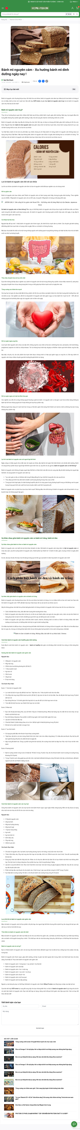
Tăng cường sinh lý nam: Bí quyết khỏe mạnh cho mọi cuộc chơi (35, 1042)
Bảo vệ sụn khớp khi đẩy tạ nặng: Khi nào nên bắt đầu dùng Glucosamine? (38, 1057)
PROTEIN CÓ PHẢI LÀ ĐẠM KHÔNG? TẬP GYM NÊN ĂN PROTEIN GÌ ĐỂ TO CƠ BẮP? (41, 1113)
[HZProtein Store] (40, 8)
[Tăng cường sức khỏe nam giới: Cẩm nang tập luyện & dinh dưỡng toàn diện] (9, 1090)
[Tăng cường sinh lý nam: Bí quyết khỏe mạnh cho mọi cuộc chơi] (9, 1043)
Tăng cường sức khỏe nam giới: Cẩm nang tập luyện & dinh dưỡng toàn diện (39, 1088)
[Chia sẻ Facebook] (39, 81)
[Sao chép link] (46, 81)
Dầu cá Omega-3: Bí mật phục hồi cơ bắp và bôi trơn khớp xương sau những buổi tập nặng (43, 1064)
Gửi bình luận (40, 1028)
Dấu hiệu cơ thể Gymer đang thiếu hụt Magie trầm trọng (33, 1105)
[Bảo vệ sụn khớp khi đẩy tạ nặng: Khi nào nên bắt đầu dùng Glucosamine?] (9, 1059)
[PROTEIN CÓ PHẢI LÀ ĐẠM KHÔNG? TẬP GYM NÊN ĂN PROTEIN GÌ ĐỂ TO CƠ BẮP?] (9, 1115)
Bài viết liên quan (11, 1039)
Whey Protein (48, 984)
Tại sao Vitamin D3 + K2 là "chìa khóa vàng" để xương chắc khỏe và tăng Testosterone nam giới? (44, 1098)
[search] (77, 14)
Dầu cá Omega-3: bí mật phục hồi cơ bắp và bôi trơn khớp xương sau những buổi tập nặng (43, 1049)
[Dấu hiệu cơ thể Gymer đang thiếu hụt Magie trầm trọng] (9, 1107)
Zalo (43, 81)
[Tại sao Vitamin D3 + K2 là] (9, 1099)
